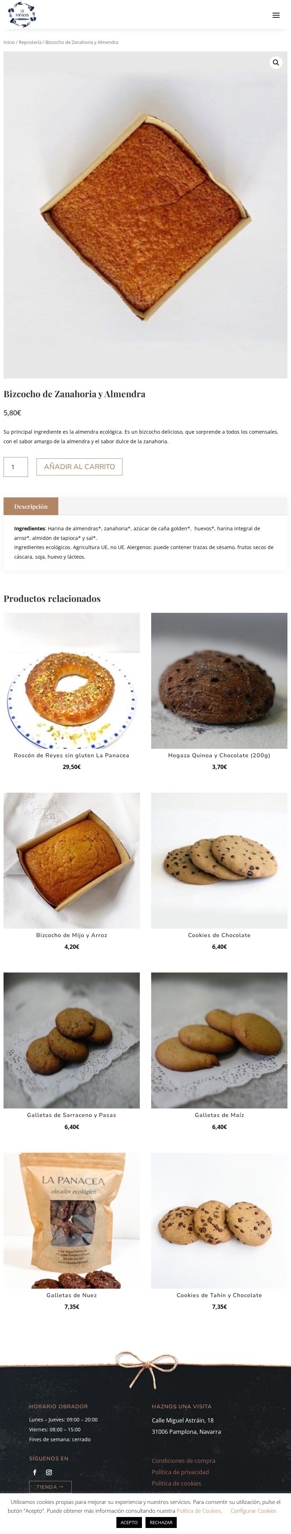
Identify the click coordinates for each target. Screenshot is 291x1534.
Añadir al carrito (79, 467)
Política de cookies (176, 1483)
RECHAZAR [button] (161, 1522)
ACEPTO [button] (129, 1522)
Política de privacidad (180, 1472)
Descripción (31, 506)
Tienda (47, 1487)
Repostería (30, 42)
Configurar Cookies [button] (253, 1510)
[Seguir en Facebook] (34, 1472)
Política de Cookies (199, 1510)
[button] (276, 62)
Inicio (9, 42)
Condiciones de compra (183, 1461)
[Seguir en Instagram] (49, 1472)
